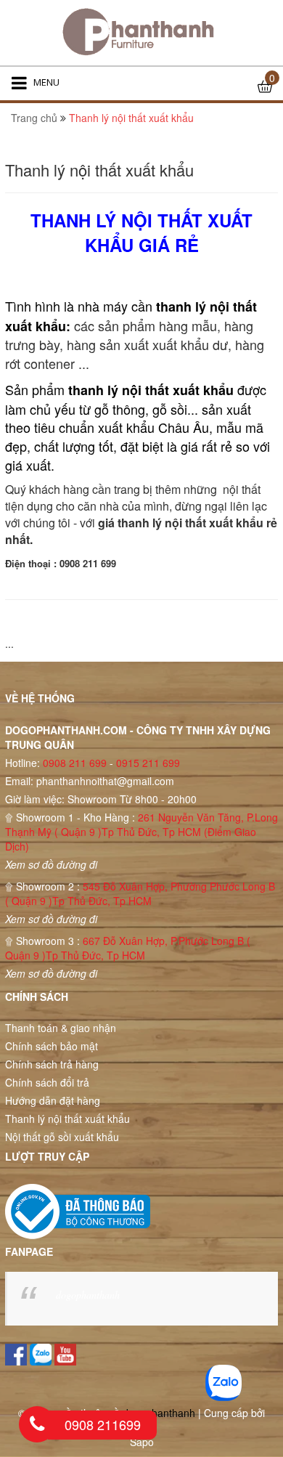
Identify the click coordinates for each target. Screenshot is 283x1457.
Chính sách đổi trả (47, 1082)
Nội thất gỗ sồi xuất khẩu (62, 1136)
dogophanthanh (88, 1295)
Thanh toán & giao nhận (60, 1027)
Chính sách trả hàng (52, 1064)
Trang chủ (34, 117)
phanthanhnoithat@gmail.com (105, 781)
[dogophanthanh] (141, 32)
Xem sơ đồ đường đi (51, 864)
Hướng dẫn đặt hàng (52, 1100)
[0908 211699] (37, 1424)
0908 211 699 (75, 762)
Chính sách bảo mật (51, 1046)
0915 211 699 (148, 762)
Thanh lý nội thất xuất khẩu (67, 1118)
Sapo (142, 1441)
